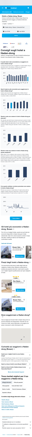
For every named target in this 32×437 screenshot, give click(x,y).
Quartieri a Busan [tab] (6, 392)
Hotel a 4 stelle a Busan (8, 409)
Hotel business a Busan (8, 404)
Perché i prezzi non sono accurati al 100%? (13, 428)
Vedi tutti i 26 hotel (6, 243)
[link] (16, 218)
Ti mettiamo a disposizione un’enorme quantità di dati (15, 425)
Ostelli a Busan (5, 400)
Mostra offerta (19, 256)
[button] (2, 8)
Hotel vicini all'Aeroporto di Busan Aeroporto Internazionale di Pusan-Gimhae (13, 406)
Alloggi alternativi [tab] (6, 382)
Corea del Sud (10, 434)
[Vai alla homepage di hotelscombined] (11, 8)
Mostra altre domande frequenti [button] (16, 372)
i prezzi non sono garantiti (7, 417)
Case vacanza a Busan (7, 402)
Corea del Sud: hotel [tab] (17, 385)
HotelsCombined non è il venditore (11, 422)
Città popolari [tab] (5, 385)
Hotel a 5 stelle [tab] (6, 389)
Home (4, 434)
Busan (18, 434)
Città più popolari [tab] (18, 382)
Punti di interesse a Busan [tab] (19, 389)
